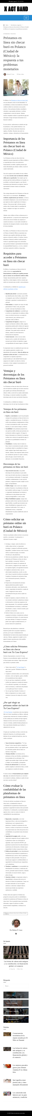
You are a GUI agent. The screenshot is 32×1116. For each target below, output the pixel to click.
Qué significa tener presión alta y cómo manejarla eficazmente (20, 1082)
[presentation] (5, 961)
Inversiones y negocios (9, 33)
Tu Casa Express (8, 712)
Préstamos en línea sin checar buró (19, 100)
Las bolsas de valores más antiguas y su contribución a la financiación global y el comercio (16, 964)
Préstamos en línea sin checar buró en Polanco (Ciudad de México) (15, 913)
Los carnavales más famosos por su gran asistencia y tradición (20, 1095)
